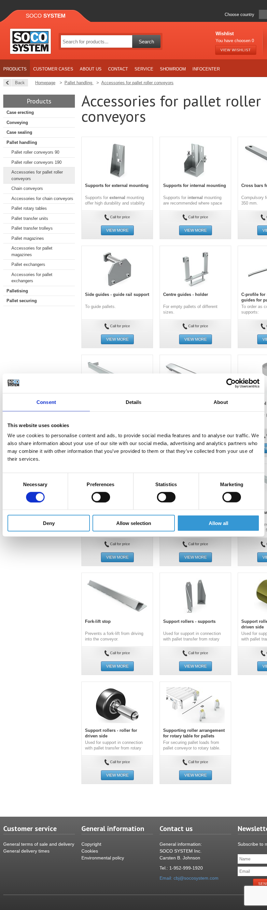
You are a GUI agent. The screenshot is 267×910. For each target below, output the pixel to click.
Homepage (45, 82)
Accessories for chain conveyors (42, 198)
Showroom (173, 69)
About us (91, 69)
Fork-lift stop (98, 621)
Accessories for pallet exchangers (31, 278)
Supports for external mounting (116, 185)
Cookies (89, 851)
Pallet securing (22, 300)
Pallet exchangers (28, 264)
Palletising (17, 290)
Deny (49, 523)
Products (15, 69)
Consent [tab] (46, 402)
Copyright (91, 844)
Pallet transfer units (29, 218)
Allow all (218, 523)
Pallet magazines (27, 238)
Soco (45, 16)
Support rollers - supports (189, 621)
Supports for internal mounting (194, 185)
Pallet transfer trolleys (32, 228)
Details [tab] (134, 402)
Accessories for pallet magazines (31, 251)
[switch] (100, 497)
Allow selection (133, 523)
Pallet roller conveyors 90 (35, 152)
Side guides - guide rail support (117, 294)
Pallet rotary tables (29, 208)
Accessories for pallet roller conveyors (37, 175)
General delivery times (26, 851)
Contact (118, 69)
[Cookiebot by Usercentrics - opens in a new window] (231, 383)
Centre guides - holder (185, 294)
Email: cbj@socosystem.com (189, 878)
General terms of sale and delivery (38, 844)
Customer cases (53, 69)
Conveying (17, 122)
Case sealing (19, 132)
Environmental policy (102, 857)
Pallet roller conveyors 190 (36, 162)
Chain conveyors (27, 188)
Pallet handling (22, 142)
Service (143, 69)
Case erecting (20, 112)
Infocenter (206, 69)
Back (20, 82)
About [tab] (221, 402)
